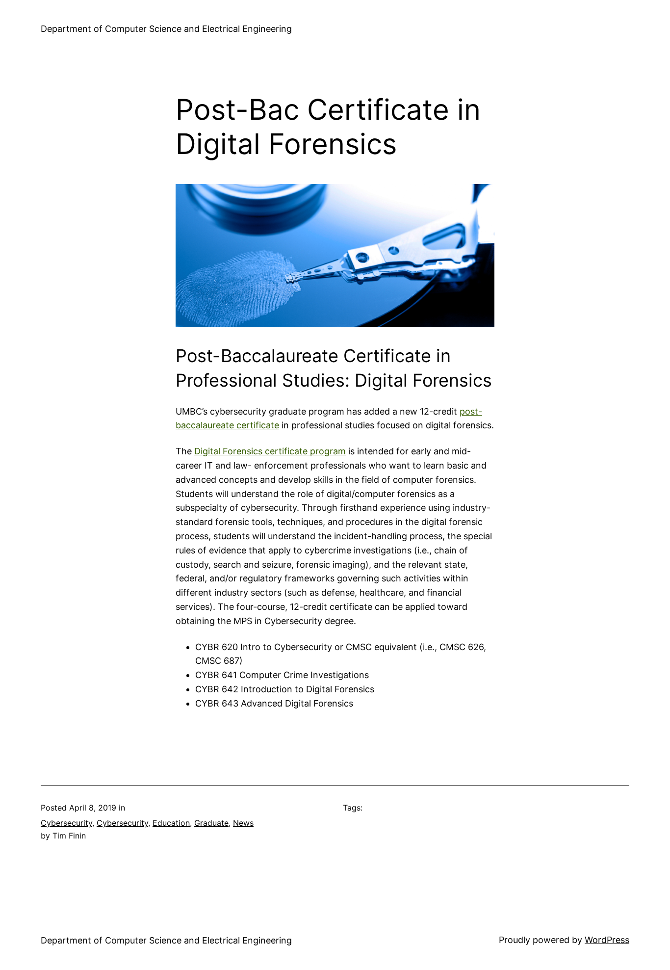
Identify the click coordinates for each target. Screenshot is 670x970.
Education (171, 823)
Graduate (211, 823)
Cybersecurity (66, 823)
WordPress (607, 940)
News (243, 823)
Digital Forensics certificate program (270, 451)
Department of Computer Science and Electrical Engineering (166, 29)
